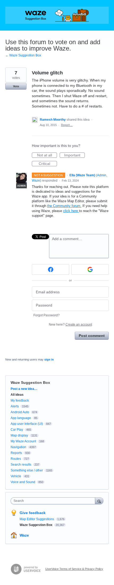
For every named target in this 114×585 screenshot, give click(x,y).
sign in (49, 359)
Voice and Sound (23, 482)
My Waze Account (23, 441)
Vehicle (16, 476)
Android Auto (20, 412)
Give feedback (33, 513)
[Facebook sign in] (50, 269)
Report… (67, 125)
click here (71, 211)
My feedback (20, 400)
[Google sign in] (90, 269)
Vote (16, 86)
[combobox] (54, 501)
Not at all (47, 155)
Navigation (18, 447)
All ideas (17, 395)
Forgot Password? (46, 315)
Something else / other (27, 470)
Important (74, 155)
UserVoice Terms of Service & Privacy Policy (74, 568)
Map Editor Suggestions (37, 519)
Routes (16, 459)
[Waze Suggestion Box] (57, 15)
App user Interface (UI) (27, 424)
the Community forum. (64, 206)
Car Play (17, 429)
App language (21, 418)
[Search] (99, 500)
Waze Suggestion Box (30, 382)
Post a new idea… (24, 389)
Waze (24, 535)
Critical (48, 163)
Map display (19, 435)
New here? (70, 324)
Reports (16, 453)
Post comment (92, 336)
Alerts (15, 406)
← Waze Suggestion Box (23, 55)
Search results (21, 464)
